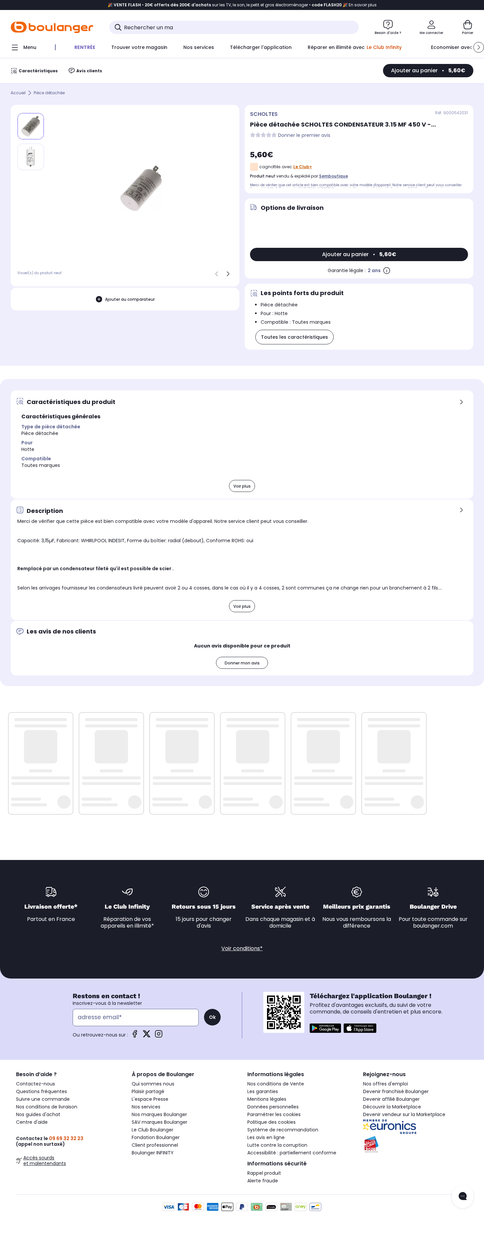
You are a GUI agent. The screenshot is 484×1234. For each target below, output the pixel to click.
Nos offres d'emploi (385, 1083)
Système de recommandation (282, 1129)
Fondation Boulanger (156, 1137)
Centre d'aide (32, 1122)
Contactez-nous (35, 1083)
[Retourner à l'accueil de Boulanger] (52, 27)
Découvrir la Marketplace (392, 1106)
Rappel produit (264, 1173)
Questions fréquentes (41, 1091)
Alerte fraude (262, 1180)
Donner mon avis (242, 663)
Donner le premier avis (304, 135)
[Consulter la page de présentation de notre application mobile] (325, 1028)
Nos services (146, 1106)
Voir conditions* (242, 948)
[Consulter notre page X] (147, 1036)
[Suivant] (228, 273)
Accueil (18, 93)
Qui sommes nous (153, 1083)
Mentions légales (266, 1099)
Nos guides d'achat (38, 1114)
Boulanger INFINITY (153, 1152)
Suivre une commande (43, 1099)
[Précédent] (216, 273)
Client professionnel (155, 1145)
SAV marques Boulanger (159, 1122)
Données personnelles (273, 1106)
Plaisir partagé (148, 1091)
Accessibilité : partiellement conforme (291, 1152)
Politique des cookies (271, 1122)
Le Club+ (302, 167)
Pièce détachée (49, 93)
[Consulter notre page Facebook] (135, 1036)
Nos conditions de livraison (46, 1106)
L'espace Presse (150, 1099)
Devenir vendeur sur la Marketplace (404, 1114)
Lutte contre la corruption (277, 1145)
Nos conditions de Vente (275, 1083)
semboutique (333, 176)
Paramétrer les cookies (274, 1114)
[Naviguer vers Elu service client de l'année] (415, 1144)
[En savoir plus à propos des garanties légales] (387, 270)
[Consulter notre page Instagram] (159, 1036)
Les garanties (262, 1091)
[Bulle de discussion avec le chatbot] (462, 1196)
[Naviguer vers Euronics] (415, 1126)
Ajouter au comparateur (130, 299)
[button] (478, 47)
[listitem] (31, 157)
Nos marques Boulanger (159, 1114)
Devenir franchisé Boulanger (396, 1091)
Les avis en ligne (266, 1137)
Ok (212, 1017)
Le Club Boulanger (152, 1129)
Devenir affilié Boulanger (391, 1099)
